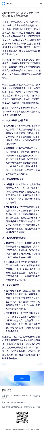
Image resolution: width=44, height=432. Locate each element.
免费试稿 (22, 378)
